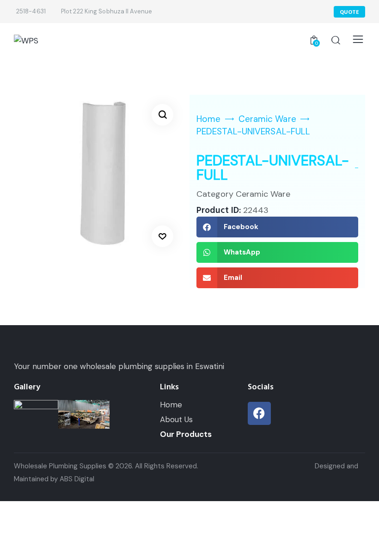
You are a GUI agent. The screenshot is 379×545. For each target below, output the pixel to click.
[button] (162, 115)
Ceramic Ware (267, 119)
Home (208, 119)
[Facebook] (259, 413)
